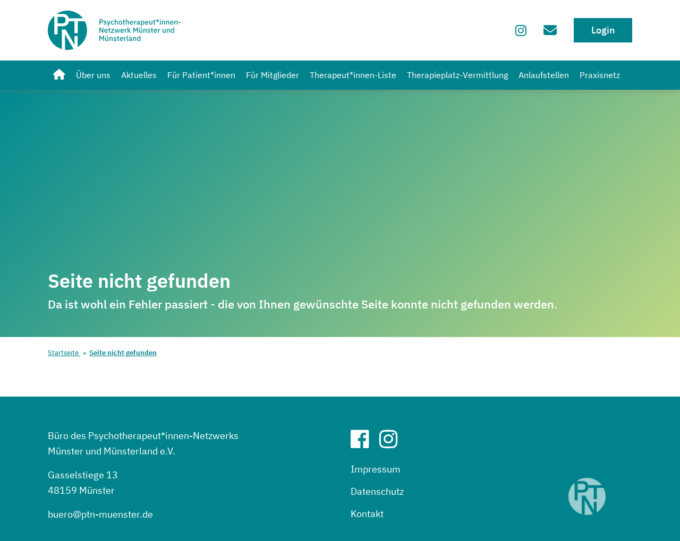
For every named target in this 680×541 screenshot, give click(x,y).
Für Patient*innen (201, 75)
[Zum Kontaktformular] (550, 30)
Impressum (376, 469)
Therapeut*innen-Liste (353, 75)
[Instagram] (520, 30)
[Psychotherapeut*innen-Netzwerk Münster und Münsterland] (59, 75)
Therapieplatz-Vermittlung (457, 75)
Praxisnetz (600, 75)
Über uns (93, 75)
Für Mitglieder (272, 75)
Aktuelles (139, 75)
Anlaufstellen (543, 75)
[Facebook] (364, 443)
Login (603, 30)
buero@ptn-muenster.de (100, 514)
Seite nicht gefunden (123, 352)
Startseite (64, 352)
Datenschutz (377, 491)
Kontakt (367, 514)
